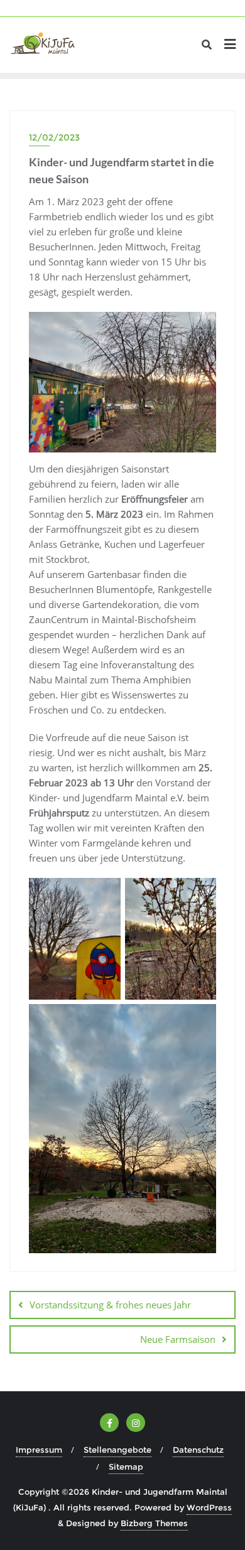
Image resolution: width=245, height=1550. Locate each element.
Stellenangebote (117, 1450)
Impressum (39, 1450)
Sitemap (126, 1467)
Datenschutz (198, 1450)
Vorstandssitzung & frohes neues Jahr (110, 1304)
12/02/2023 (54, 137)
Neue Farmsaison (177, 1339)
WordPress (209, 1507)
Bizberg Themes (154, 1523)
